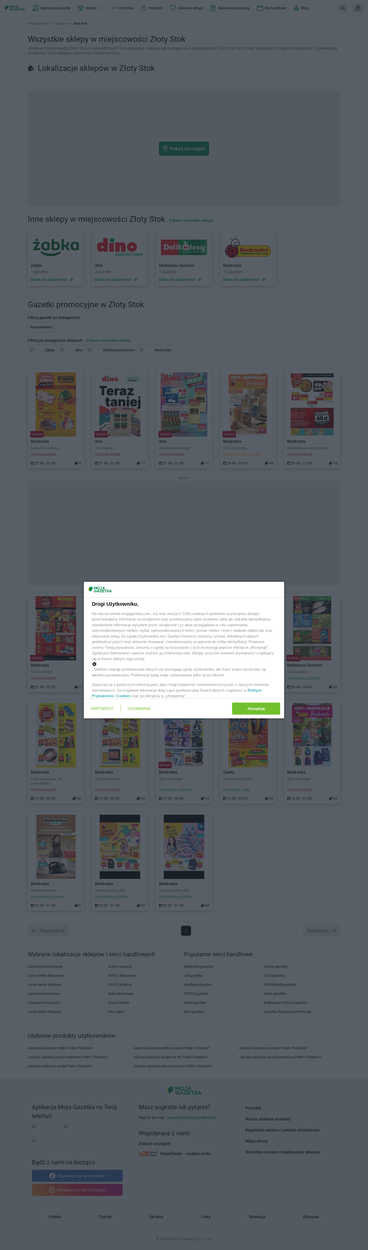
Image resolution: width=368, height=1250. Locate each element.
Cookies (123, 696)
